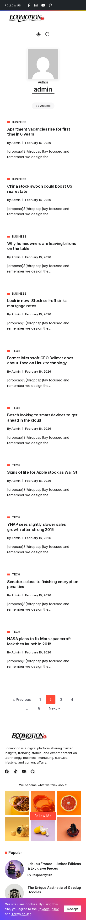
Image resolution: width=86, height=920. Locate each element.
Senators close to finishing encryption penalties (42, 584)
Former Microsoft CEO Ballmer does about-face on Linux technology (40, 360)
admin (16, 143)
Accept (72, 909)
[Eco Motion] (26, 17)
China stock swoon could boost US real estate (39, 189)
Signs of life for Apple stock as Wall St (42, 472)
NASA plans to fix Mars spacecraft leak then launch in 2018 (39, 641)
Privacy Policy (48, 909)
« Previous (22, 699)
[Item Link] (14, 869)
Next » (54, 708)
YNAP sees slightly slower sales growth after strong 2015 (36, 527)
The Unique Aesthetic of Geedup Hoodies (54, 890)
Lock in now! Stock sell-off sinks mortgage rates (37, 303)
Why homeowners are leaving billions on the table (41, 246)
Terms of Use (21, 914)
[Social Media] (29, 5)
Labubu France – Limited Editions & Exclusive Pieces (54, 866)
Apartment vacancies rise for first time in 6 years (38, 131)
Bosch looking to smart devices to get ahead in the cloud (42, 417)
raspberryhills (42, 875)
